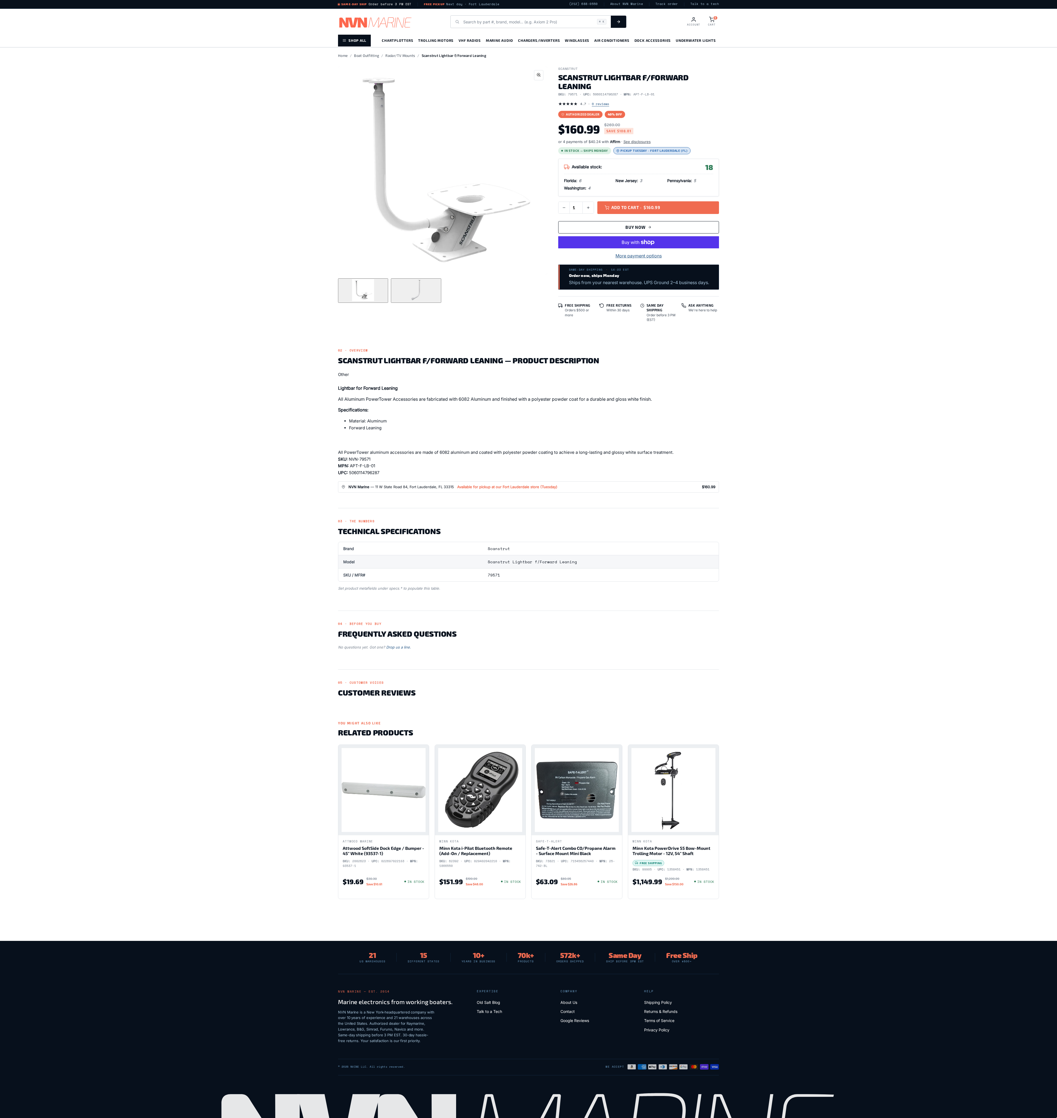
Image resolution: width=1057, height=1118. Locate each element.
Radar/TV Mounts (400, 55)
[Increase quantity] (588, 207)
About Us (568, 1002)
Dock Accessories (652, 40)
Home (343, 55)
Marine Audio (499, 40)
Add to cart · (635, 207)
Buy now (635, 227)
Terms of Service (659, 1020)
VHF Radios (470, 40)
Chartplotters (397, 40)
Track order (666, 4)
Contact (567, 1011)
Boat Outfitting (366, 55)
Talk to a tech (704, 4)
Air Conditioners (611, 40)
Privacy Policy (656, 1030)
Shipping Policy (658, 1002)
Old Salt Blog (488, 1002)
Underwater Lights (696, 40)
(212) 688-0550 (583, 4)
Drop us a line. (398, 647)
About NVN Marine (626, 4)
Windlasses (577, 40)
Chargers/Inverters (539, 40)
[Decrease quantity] (564, 207)
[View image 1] (363, 290)
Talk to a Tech (489, 1011)
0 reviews (600, 103)
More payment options (638, 256)
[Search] (618, 22)
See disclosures (637, 141)
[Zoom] (538, 75)
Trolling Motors (436, 40)
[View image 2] (416, 290)
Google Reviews (574, 1020)
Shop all (357, 40)
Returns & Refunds (660, 1011)
